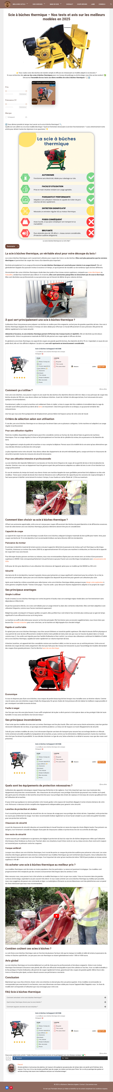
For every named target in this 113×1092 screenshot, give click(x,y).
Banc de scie (54, 4)
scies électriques (94, 272)
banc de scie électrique (50, 648)
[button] (111, 4)
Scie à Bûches (37, 4)
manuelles (9, 275)
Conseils (102, 4)
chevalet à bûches (20, 622)
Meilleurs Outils (19, 4)
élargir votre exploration (94, 582)
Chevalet (69, 4)
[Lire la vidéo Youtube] (56, 916)
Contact (82, 1084)
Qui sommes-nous (91, 1084)
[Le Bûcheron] (7, 4)
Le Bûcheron (63, 1084)
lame (40, 407)
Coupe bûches (82, 4)
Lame (93, 4)
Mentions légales (73, 1084)
